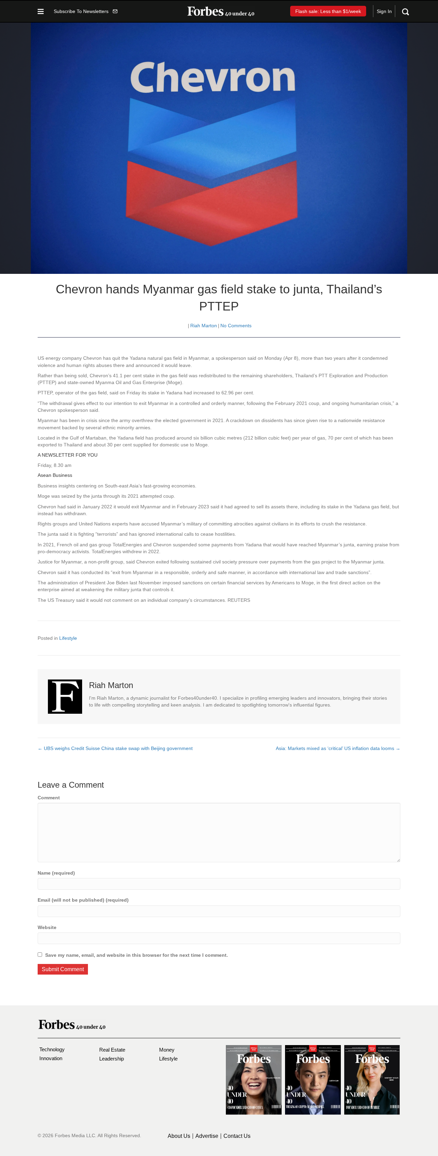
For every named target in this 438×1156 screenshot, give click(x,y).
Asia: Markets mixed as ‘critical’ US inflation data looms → (338, 748)
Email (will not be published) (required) (83, 900)
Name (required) (56, 873)
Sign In (384, 11)
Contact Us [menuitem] (236, 1136)
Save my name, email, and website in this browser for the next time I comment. (136, 955)
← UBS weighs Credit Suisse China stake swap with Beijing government (115, 748)
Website (47, 927)
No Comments (236, 325)
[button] (85, 11)
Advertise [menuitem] (206, 1136)
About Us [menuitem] (179, 1136)
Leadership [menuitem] (111, 1059)
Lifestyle (68, 638)
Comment (49, 797)
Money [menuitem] (167, 1050)
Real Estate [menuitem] (112, 1050)
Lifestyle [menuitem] (168, 1059)
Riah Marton (203, 325)
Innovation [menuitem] (50, 1058)
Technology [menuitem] (52, 1049)
